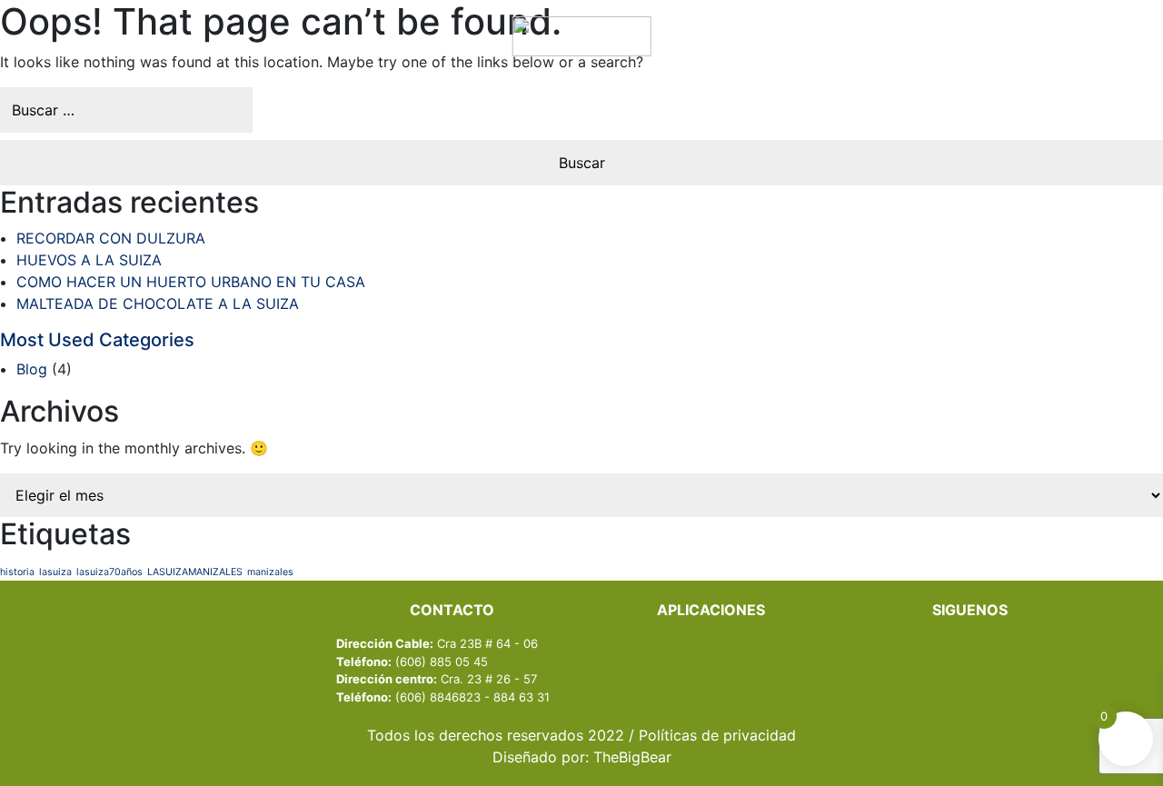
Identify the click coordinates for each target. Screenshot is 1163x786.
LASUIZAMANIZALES (195, 572)
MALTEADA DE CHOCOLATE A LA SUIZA (157, 303)
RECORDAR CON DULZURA (110, 238)
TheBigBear (632, 757)
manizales (270, 572)
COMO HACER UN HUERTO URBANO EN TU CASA (190, 282)
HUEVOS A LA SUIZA (89, 260)
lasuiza (55, 572)
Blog (31, 369)
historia (17, 572)
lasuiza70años (109, 572)
